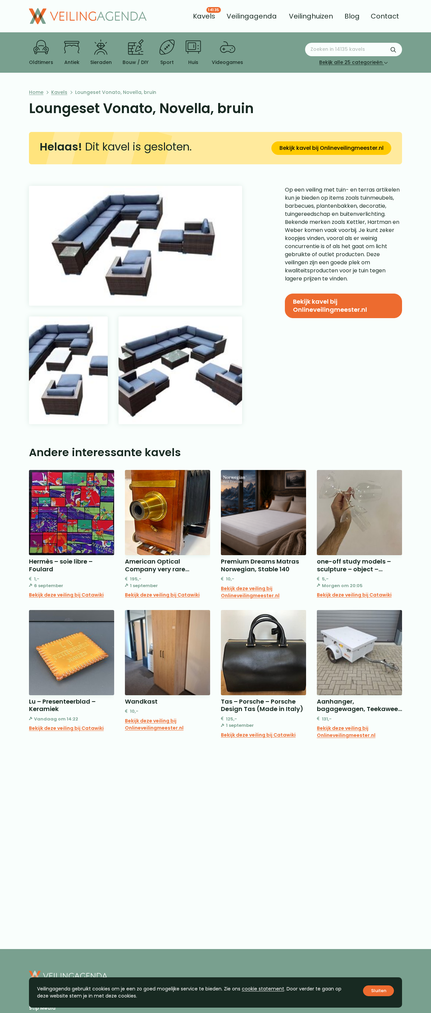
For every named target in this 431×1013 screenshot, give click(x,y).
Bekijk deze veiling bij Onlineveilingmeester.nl (250, 592)
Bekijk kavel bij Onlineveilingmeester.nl (331, 148)
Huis (193, 62)
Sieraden (101, 62)
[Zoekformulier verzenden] (393, 49)
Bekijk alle (351, 62)
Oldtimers (41, 62)
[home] (87, 16)
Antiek (71, 62)
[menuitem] (204, 16)
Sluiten (378, 990)
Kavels (59, 92)
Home (36, 92)
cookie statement (263, 988)
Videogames (227, 62)
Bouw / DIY (135, 62)
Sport (167, 62)
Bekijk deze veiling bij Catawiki (66, 595)
